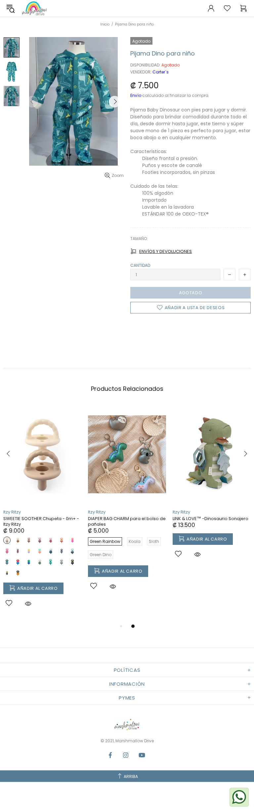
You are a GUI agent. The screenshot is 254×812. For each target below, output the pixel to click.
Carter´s (160, 72)
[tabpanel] (42, 513)
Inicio (104, 24)
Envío (135, 95)
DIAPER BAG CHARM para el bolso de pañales (127, 521)
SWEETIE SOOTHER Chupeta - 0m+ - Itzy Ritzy (41, 521)
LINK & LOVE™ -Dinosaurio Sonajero (210, 518)
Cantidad (140, 265)
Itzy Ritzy (12, 512)
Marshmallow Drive (34, 8)
